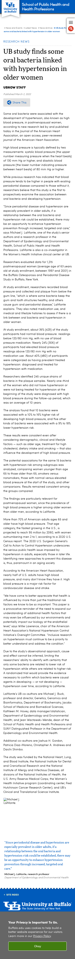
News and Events (14, 28)
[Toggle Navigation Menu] (71, 25)
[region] (37, 935)
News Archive (46, 28)
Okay (37, 946)
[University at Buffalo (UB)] (10, 6)
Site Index (12, 894)
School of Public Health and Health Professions (45, 6)
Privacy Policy (42, 936)
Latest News (31, 28)
